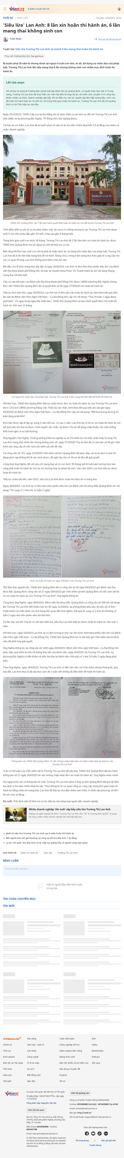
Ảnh (94, 1038)
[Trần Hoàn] (5, 39)
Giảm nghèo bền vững (70, 1050)
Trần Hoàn (16, 38)
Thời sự (8, 18)
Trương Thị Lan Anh (67, 852)
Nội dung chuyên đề (69, 1068)
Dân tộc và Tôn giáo (13, 1062)
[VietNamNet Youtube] (93, 1134)
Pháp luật (22, 17)
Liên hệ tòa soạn (36, 1110)
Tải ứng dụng (82, 1140)
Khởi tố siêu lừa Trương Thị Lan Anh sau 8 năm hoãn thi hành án (40, 833)
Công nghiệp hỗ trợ (69, 1044)
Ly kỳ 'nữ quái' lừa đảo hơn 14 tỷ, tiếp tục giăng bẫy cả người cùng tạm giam (47, 842)
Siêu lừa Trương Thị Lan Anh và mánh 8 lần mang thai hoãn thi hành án (59, 49)
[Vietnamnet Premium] (12, 1040)
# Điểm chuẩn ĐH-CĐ (38, 8)
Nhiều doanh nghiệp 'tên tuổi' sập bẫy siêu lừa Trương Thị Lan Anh (70, 809)
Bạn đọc (31, 1081)
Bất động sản (34, 1075)
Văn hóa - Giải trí (35, 1044)
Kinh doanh (9, 1056)
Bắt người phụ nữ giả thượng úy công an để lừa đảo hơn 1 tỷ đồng (41, 838)
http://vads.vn (84, 1112)
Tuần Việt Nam (66, 1038)
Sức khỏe (31, 1050)
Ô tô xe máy (33, 1062)
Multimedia (97, 1050)
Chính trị (7, 1044)
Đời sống (31, 1038)
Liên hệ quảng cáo (80, 1093)
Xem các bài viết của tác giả (109, 39)
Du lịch (30, 1068)
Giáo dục (7, 1075)
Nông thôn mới (67, 1056)
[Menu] (5, 9)
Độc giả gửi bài (108, 1140)
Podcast (96, 1056)
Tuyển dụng (95, 1145)
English (63, 1075)
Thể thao (7, 1068)
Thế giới (7, 1081)
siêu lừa (48, 852)
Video (94, 1044)
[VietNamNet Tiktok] (100, 1134)
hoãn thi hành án (29, 852)
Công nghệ (32, 1056)
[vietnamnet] (16, 10)
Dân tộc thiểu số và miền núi (73, 1062)
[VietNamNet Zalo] (106, 1134)
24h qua (96, 1062)
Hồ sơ (62, 1081)
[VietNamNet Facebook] (87, 1134)
